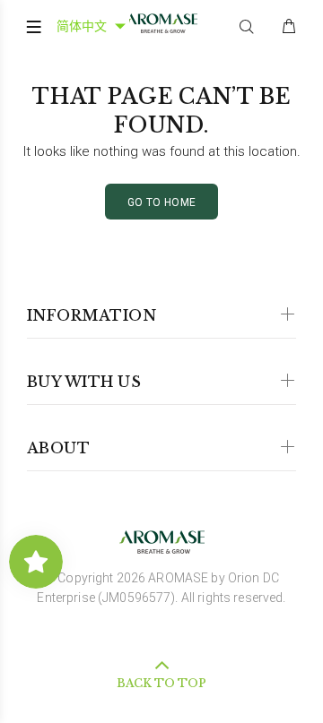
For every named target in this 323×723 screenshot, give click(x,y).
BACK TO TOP (161, 683)
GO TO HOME (161, 202)
